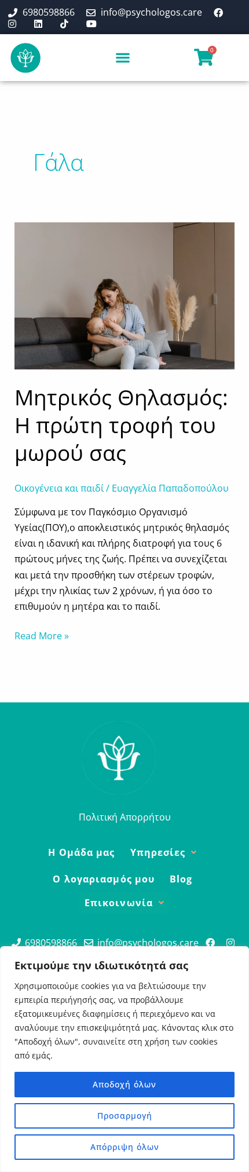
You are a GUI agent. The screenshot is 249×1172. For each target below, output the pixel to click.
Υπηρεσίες (158, 852)
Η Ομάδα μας (81, 852)
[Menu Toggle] (123, 57)
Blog (181, 879)
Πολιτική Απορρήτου (125, 817)
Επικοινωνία (119, 902)
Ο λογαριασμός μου (104, 879)
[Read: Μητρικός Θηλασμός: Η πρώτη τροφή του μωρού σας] (124, 294)
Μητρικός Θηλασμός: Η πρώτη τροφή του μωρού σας (121, 424)
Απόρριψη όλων (124, 1146)
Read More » (41, 635)
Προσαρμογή (124, 1115)
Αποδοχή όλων (124, 1084)
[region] (124, 1059)
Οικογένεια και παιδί (59, 488)
